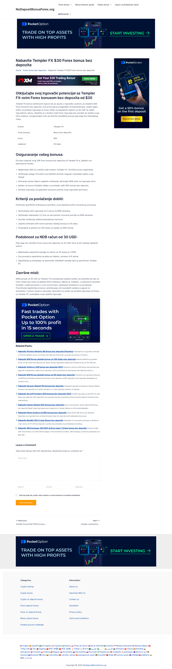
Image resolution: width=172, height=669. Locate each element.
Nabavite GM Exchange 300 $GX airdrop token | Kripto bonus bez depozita (52, 428)
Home (18, 70)
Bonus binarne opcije (84, 4)
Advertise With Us (77, 593)
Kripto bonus (103, 4)
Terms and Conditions (79, 618)
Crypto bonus (26, 593)
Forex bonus (64, 4)
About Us (73, 586)
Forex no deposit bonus (30, 612)
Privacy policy (75, 612)
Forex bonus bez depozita (34, 70)
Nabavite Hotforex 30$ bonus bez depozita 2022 (40, 367)
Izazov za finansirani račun (127, 4)
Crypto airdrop (27, 586)
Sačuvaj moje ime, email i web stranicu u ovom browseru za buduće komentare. (49, 495)
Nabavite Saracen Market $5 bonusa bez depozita (41, 386)
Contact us (74, 599)
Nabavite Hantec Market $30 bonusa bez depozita (41, 405)
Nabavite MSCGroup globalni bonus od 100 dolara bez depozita (47, 359)
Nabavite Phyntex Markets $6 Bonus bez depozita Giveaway (45, 351)
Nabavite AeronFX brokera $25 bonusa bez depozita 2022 (44, 394)
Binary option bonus (29, 618)
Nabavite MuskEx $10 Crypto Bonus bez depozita (40, 420)
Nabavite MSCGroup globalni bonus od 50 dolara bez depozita (46, 375)
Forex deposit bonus (29, 605)
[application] (70, 4)
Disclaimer (74, 605)
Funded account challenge (32, 625)
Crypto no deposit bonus (31, 599)
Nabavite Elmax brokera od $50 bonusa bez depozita (42, 412)
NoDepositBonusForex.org (35, 9)
